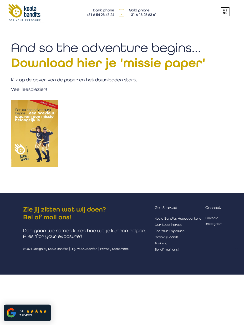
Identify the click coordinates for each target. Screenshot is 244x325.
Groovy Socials (166, 237)
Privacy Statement (114, 249)
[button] (225, 11)
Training (161, 243)
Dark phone (103, 10)
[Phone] (121, 12)
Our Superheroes (168, 225)
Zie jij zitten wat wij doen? (64, 209)
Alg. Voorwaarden (84, 249)
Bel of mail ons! (47, 217)
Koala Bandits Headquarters (178, 218)
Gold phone (139, 10)
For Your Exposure (169, 231)
